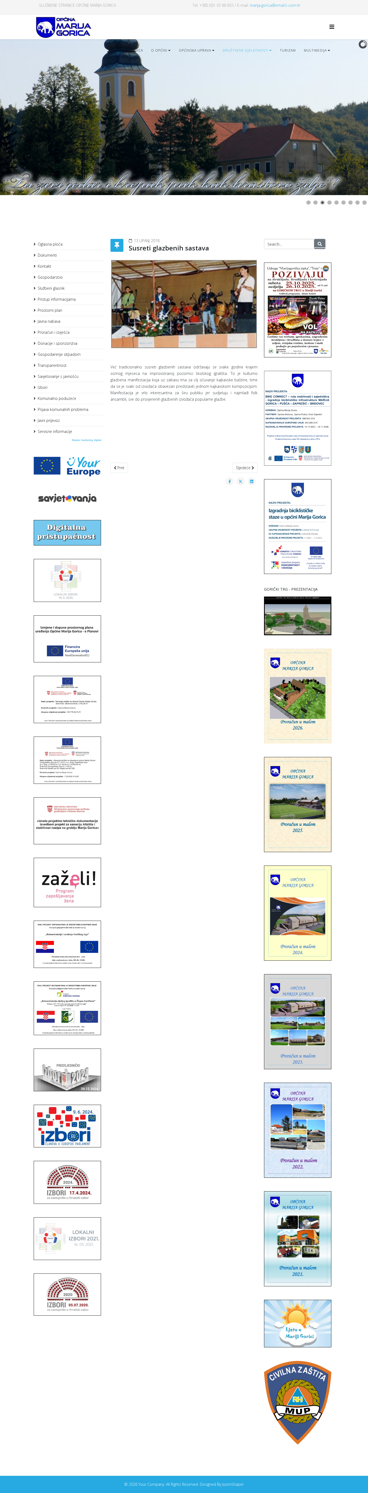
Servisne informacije (55, 431)
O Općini (159, 50)
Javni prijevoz (49, 420)
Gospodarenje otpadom (59, 354)
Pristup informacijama (57, 299)
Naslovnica (132, 50)
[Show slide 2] (315, 202)
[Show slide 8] (357, 202)
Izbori (42, 387)
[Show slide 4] (329, 202)
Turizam (288, 50)
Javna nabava (49, 321)
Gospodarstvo (50, 277)
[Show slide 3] (322, 202)
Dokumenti (47, 255)
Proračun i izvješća (54, 332)
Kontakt (44, 266)
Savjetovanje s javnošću (58, 376)
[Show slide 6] (343, 202)
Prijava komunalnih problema (63, 409)
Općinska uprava (195, 50)
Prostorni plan (50, 310)
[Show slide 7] (350, 202)
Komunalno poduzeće (57, 398)
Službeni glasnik (51, 288)
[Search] (319, 244)
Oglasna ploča (50, 244)
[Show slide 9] (364, 202)
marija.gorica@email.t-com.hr (275, 5)
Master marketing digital (86, 440)
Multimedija (315, 50)
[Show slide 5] (336, 202)
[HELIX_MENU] (331, 26)
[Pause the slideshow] (351, 117)
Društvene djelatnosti (245, 50)
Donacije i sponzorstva (57, 343)
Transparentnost (52, 365)
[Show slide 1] (308, 202)
